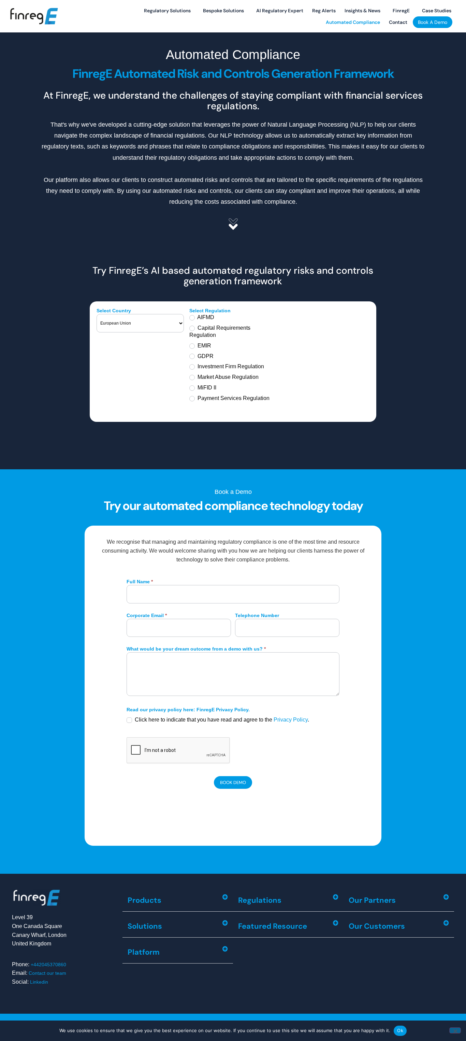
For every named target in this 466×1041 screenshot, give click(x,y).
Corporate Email (147, 615)
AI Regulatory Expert (279, 11)
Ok (400, 1030)
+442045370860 (48, 964)
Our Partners (372, 900)
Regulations (259, 900)
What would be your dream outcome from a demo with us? (196, 649)
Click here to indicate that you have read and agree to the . (221, 720)
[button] (177, 900)
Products (144, 900)
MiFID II (206, 387)
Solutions (145, 926)
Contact (398, 22)
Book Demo (233, 782)
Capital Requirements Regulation (219, 331)
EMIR (203, 345)
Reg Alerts (324, 11)
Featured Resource (272, 926)
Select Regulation (210, 310)
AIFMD (205, 317)
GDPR (205, 356)
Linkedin (39, 982)
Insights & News (362, 11)
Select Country (114, 310)
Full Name (140, 581)
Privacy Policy (291, 720)
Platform (144, 952)
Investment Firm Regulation (230, 366)
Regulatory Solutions (167, 11)
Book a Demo (432, 22)
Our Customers (377, 926)
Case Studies (436, 11)
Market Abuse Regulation (227, 377)
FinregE (401, 11)
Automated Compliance (353, 22)
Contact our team (47, 973)
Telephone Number (257, 615)
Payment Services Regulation (233, 398)
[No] (455, 1030)
